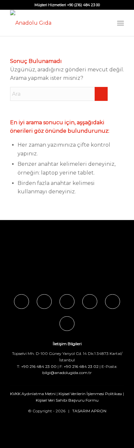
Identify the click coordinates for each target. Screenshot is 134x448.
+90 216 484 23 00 (39, 366)
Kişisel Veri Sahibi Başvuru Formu (67, 400)
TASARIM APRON (89, 410)
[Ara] (106, 23)
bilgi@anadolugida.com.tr (67, 372)
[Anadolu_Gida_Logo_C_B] (55, 23)
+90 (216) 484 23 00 (83, 5)
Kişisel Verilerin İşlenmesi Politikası (90, 393)
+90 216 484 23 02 (81, 366)
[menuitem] (106, 23)
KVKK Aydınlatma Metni (33, 393)
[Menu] (120, 23)
